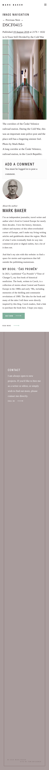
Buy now (9, 316)
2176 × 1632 (38, 31)
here (24, 307)
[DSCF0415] (24, 118)
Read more (7, 326)
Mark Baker (13, 5)
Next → (19, 20)
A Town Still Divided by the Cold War (24, 37)
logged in (23, 168)
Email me (11, 401)
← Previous (9, 20)
